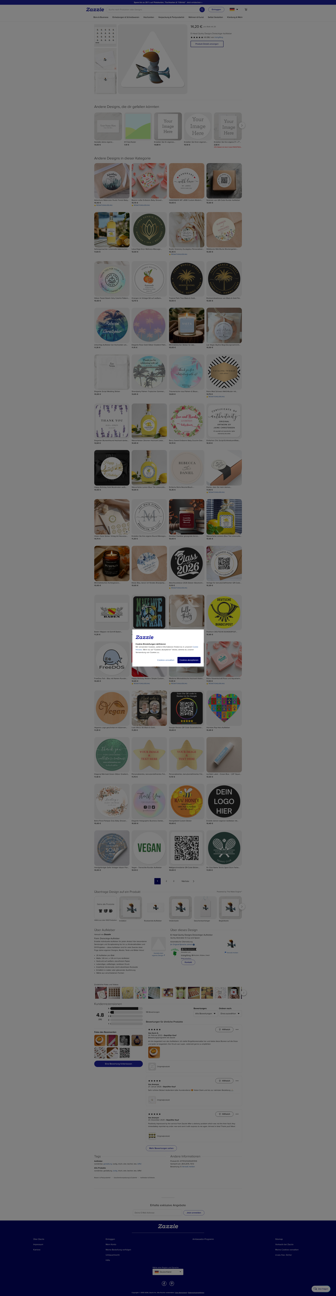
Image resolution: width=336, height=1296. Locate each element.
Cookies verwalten (165, 660)
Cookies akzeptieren (189, 660)
